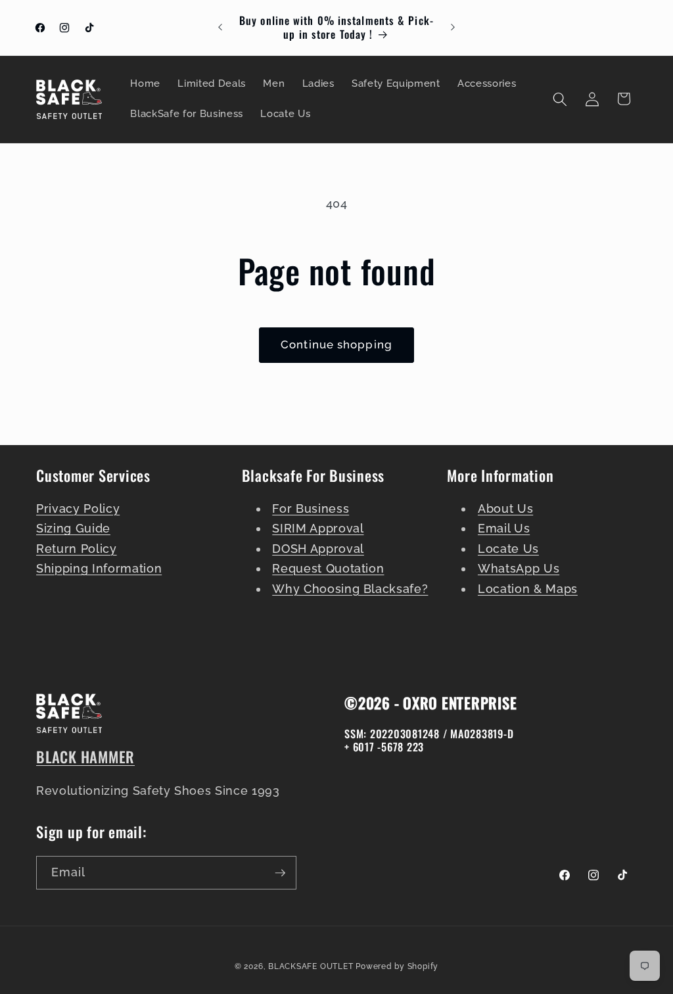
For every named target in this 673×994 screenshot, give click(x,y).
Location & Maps (528, 589)
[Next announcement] (452, 27)
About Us (505, 508)
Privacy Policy (78, 508)
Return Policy (76, 549)
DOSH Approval (318, 549)
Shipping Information (99, 568)
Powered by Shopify (397, 966)
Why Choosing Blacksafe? (350, 589)
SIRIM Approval (317, 528)
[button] (560, 98)
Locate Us (508, 549)
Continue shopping (336, 344)
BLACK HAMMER (85, 757)
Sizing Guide (73, 528)
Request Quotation (328, 568)
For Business (310, 508)
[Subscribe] (280, 873)
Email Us (504, 528)
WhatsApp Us (518, 568)
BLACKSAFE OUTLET (310, 966)
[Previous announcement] (220, 27)
